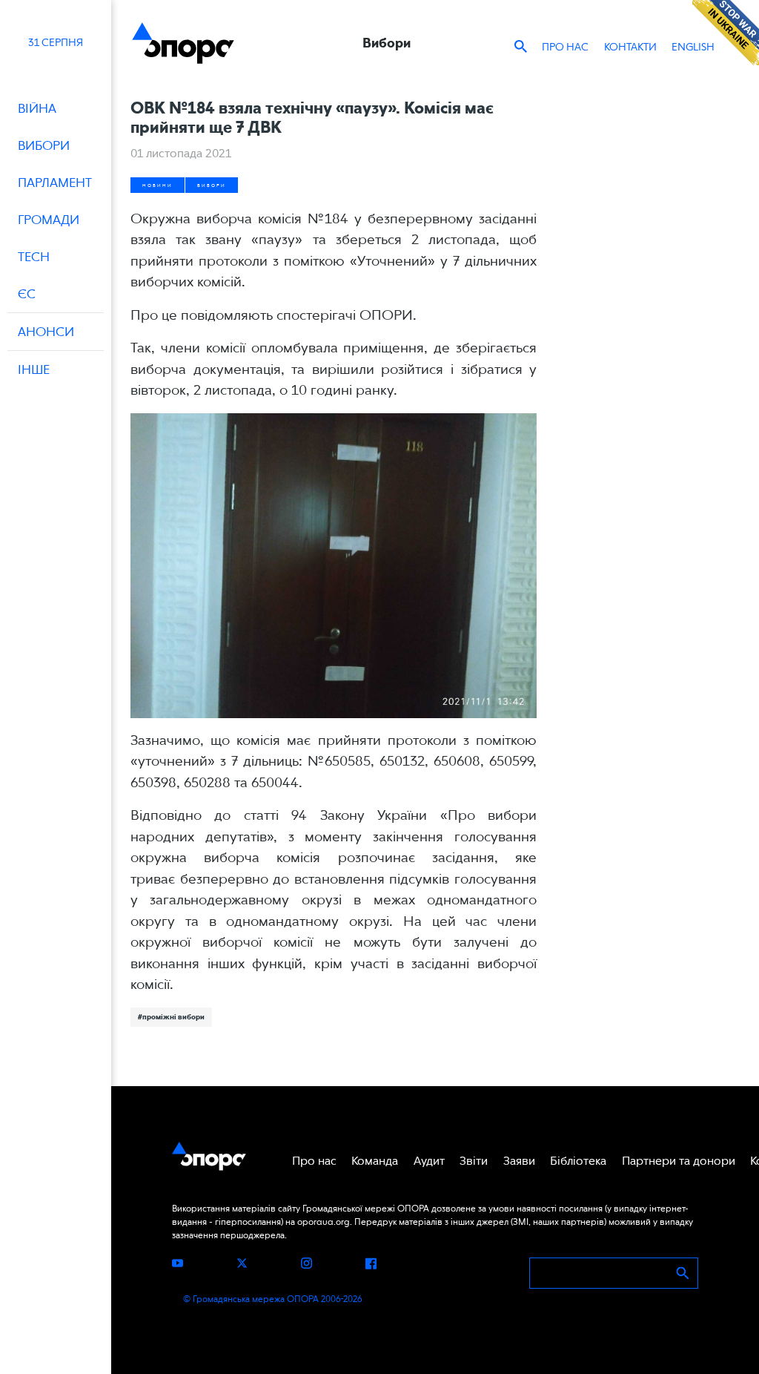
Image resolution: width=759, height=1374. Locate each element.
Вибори (211, 185)
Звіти (474, 1161)
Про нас (565, 47)
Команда (374, 1161)
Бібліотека (578, 1161)
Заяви (519, 1161)
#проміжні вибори (171, 1016)
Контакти (630, 47)
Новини (157, 185)
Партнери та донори (678, 1161)
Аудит (429, 1161)
